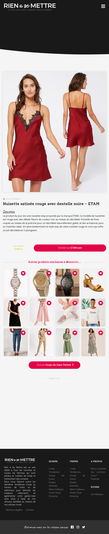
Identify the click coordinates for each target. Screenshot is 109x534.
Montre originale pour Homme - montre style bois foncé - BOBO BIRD (67, 276)
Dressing (53, 496)
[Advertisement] (54, 45)
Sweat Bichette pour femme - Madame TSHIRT (93, 306)
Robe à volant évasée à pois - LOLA (93, 336)
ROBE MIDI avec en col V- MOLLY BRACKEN (16, 306)
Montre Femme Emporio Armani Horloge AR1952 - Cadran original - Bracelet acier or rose (16, 276)
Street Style (55, 492)
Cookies (30, 510)
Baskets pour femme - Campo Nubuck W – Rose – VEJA (67, 305)
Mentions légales (14, 510)
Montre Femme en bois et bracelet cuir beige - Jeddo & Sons (42, 276)
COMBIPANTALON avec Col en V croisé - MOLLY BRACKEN (41, 335)
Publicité (95, 479)
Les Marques (97, 494)
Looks (52, 468)
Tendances (54, 472)
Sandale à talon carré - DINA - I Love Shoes (93, 276)
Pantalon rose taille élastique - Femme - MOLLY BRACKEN (41, 305)
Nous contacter (98, 468)
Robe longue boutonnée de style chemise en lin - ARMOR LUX (67, 335)
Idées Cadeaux (56, 489)
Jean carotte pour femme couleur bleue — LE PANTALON (16, 335)
